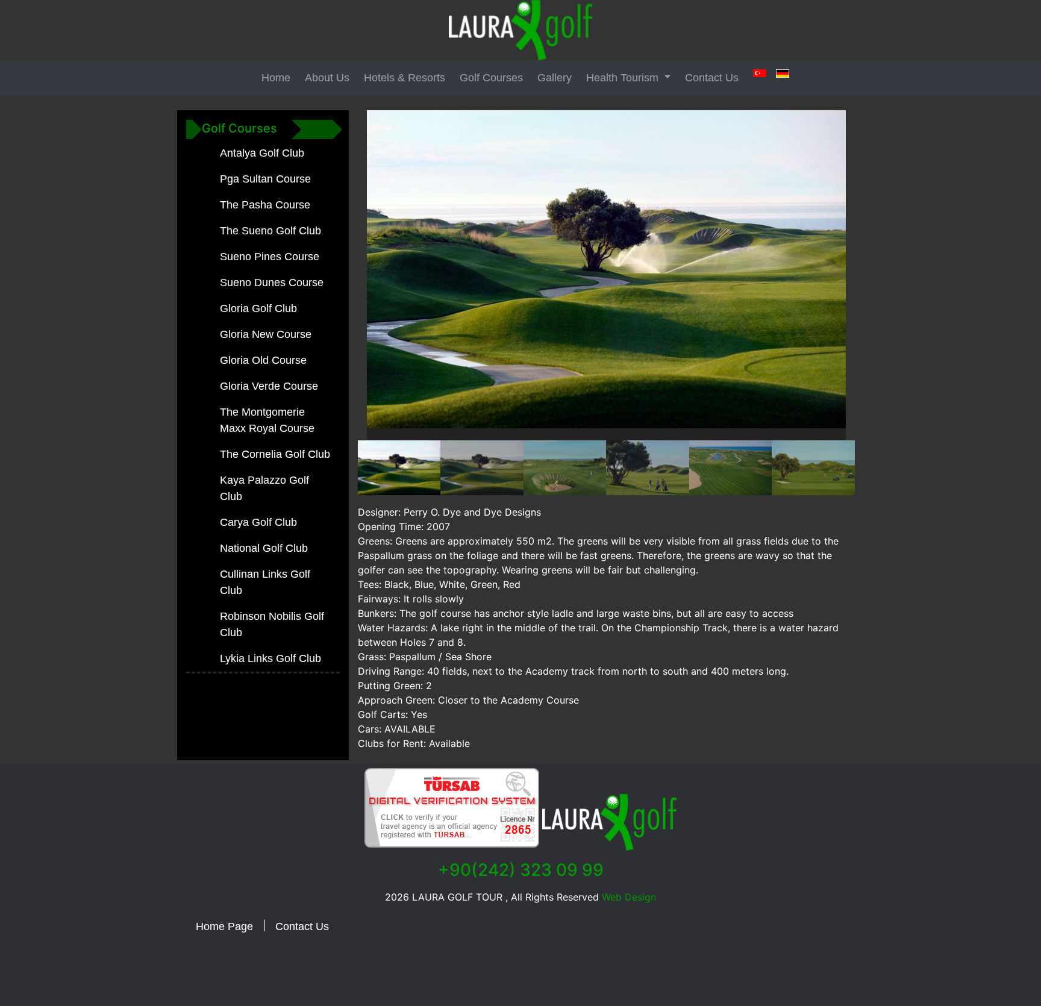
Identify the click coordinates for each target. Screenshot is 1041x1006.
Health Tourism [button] (623, 78)
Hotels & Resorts (404, 78)
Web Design (627, 897)
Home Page (224, 926)
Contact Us (712, 78)
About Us (327, 78)
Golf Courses (491, 78)
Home (275, 78)
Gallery (554, 78)
